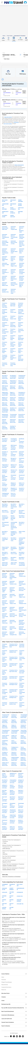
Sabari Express (6, 89)
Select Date (24, 91)
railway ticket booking (19, 164)
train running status (8, 123)
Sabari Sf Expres (6, 99)
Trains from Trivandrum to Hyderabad (11, 876)
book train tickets (8, 117)
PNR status (16, 122)
